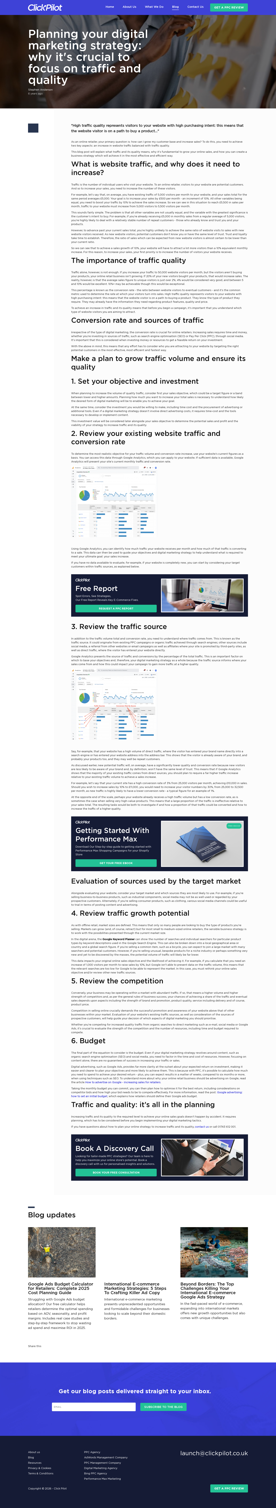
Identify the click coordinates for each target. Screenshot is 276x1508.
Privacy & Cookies (39, 1468)
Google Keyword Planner (118, 939)
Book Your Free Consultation (116, 1172)
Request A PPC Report (116, 608)
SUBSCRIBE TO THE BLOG (163, 1407)
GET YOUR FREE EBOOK (116, 863)
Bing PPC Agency (95, 1473)
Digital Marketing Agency (100, 1468)
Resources (34, 1462)
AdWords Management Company (106, 1457)
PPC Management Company (102, 1462)
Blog (31, 1457)
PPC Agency (92, 1452)
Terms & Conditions (40, 1473)
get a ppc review (229, 7)
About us (34, 1452)
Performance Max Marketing (102, 1478)
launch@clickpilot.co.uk (214, 1453)
